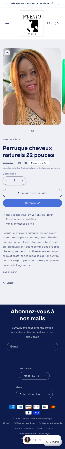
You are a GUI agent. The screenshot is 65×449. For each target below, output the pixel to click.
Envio (23, 168)
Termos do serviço (24, 428)
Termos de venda (27, 434)
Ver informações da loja (20, 224)
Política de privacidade (50, 423)
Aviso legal (44, 434)
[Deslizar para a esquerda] (25, 131)
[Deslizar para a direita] (40, 131)
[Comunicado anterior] (6, 3)
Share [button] (10, 283)
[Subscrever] (54, 347)
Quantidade (9, 174)
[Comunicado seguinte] (58, 3)
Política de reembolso (25, 423)
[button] (7, 23)
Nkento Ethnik (29, 419)
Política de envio (45, 428)
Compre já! (32, 203)
